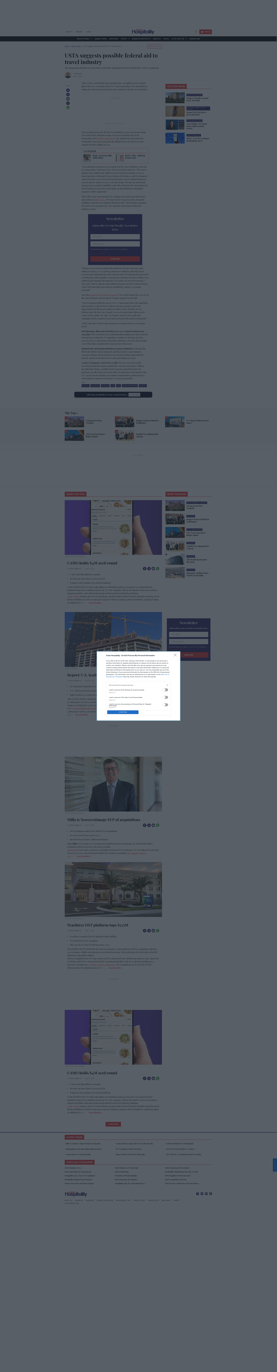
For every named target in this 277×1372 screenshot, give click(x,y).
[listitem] (138, 685)
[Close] (176, 656)
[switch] (165, 689)
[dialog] (138, 686)
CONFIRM (123, 712)
